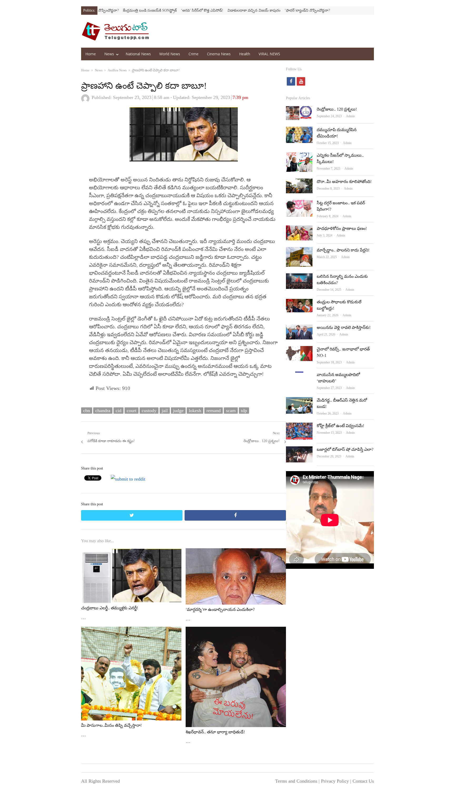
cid (118, 410)
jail (165, 410)
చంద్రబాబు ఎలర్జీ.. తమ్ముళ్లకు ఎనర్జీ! (109, 608)
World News (169, 53)
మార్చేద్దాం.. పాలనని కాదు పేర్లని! (343, 250)
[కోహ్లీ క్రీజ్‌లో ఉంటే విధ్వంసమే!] (299, 426)
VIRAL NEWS (269, 53)
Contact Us (363, 781)
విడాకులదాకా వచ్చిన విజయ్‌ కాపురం (225, 10)
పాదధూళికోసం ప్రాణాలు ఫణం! (342, 228)
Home (90, 53)
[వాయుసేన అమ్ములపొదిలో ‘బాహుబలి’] (299, 375)
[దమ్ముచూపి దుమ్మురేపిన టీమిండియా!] (299, 131)
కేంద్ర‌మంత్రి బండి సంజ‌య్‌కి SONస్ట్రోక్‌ (122, 10)
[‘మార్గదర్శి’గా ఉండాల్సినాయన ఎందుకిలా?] (236, 552)
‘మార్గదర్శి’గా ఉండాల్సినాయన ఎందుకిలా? (220, 609)
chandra (102, 410)
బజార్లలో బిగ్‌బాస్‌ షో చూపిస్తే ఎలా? (345, 449)
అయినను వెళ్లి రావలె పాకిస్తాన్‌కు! (343, 327)
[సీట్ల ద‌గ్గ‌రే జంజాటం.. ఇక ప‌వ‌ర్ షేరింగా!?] (299, 204)
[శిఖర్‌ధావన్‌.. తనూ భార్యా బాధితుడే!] (236, 631)
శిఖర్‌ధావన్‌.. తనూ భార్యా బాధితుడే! (215, 732)
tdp (244, 410)
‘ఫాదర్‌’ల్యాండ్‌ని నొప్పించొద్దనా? (279, 10)
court (131, 410)
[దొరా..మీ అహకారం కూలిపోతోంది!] (299, 182)
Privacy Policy (335, 781)
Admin (350, 116)
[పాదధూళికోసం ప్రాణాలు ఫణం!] (299, 229)
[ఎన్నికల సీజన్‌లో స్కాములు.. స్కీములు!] (299, 156)
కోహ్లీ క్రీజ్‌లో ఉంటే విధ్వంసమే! (340, 425)
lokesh (195, 410)
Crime (194, 53)
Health (244, 53)
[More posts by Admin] (85, 101)
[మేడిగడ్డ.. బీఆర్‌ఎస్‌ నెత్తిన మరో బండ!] (299, 401)
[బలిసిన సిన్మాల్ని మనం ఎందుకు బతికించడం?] (299, 277)
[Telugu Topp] (115, 31)
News (109, 53)
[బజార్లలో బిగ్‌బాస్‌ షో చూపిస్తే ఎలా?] (299, 450)
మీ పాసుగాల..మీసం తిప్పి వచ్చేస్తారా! (111, 725)
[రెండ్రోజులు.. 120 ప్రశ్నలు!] (299, 110)
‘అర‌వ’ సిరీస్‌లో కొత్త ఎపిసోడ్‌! (174, 10)
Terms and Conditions (296, 781)
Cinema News (219, 53)
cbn (86, 410)
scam (231, 410)
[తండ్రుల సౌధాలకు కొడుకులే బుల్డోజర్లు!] (299, 303)
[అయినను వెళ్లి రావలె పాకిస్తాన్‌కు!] (299, 328)
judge (178, 410)
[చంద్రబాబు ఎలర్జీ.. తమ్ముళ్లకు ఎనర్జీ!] (131, 552)
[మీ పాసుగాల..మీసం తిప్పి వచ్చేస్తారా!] (131, 631)
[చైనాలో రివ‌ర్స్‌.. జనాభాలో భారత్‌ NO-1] (299, 350)
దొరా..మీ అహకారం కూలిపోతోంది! (344, 181)
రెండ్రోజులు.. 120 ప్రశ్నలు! (337, 109)
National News (138, 53)
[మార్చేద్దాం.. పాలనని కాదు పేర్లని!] (299, 251)
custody (149, 410)
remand (213, 410)
